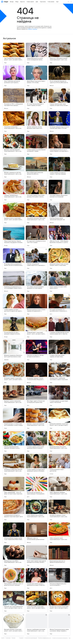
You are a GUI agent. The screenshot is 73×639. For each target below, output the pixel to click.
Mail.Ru (2, 638)
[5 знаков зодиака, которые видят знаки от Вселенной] (59, 396)
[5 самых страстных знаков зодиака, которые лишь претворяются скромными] (59, 350)
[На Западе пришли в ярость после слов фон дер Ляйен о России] (59, 122)
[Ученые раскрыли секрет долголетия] (59, 464)
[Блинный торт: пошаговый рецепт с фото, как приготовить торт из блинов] (13, 601)
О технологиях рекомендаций (31, 638)
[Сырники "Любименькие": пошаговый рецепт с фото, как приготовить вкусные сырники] (13, 190)
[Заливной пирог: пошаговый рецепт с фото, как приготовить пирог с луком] (36, 327)
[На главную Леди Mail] (5, 1)
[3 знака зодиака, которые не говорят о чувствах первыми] (59, 167)
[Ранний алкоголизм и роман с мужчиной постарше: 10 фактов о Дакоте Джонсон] (36, 579)
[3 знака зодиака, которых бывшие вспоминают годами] (36, 145)
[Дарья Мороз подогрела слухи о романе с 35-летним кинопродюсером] (36, 76)
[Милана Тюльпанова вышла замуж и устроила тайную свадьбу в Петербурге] (59, 624)
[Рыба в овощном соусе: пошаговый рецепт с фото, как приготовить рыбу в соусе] (59, 533)
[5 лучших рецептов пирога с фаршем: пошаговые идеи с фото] (13, 510)
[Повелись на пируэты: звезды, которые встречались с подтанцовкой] (36, 350)
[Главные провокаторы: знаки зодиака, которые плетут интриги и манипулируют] (59, 99)
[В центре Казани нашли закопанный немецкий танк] (59, 213)
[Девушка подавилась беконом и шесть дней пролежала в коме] (13, 350)
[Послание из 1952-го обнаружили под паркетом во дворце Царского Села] (13, 99)
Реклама (13, 638)
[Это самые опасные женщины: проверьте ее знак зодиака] (36, 282)
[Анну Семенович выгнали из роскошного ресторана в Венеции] (13, 76)
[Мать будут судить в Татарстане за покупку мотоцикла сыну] (36, 396)
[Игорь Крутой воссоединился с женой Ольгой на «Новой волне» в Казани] (13, 259)
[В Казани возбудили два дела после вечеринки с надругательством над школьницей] (59, 579)
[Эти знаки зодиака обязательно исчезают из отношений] (59, 190)
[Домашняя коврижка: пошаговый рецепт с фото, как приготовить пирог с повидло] (59, 419)
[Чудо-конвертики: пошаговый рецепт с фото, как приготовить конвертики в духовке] (13, 53)
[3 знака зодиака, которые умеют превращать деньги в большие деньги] (36, 464)
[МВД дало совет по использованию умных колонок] (36, 533)
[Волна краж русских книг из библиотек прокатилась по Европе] (59, 556)
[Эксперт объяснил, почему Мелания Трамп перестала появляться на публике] (36, 122)
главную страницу (32, 29)
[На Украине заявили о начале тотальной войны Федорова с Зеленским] (36, 373)
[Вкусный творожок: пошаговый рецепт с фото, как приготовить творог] (13, 624)
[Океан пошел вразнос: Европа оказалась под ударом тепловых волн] (13, 236)
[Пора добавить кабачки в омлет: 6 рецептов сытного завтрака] (13, 579)
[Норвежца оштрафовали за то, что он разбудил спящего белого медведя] (13, 282)
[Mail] (2, 1)
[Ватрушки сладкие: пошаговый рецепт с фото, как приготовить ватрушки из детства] (13, 373)
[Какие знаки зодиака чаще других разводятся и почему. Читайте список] (36, 556)
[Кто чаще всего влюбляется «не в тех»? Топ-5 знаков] (36, 236)
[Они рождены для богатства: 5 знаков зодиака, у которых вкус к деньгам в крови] (59, 145)
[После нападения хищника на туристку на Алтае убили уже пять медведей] (59, 76)
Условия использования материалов (60, 638)
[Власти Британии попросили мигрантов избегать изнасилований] (36, 167)
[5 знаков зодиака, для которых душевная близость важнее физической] (36, 442)
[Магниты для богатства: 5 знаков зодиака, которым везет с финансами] (36, 304)
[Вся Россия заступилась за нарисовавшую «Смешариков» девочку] (36, 487)
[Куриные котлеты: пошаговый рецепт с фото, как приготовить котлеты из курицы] (13, 213)
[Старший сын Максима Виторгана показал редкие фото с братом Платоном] (59, 327)
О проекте (21, 638)
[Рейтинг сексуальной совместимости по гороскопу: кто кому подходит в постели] (36, 259)
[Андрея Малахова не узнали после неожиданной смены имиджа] (36, 53)
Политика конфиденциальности (44, 638)
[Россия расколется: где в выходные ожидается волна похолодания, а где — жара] (13, 327)
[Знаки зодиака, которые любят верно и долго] (59, 282)
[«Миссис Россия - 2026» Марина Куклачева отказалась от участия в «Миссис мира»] (59, 236)
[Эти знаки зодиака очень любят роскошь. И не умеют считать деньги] (36, 190)
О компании (8, 638)
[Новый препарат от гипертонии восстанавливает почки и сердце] (13, 419)
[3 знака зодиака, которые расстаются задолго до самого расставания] (13, 304)
